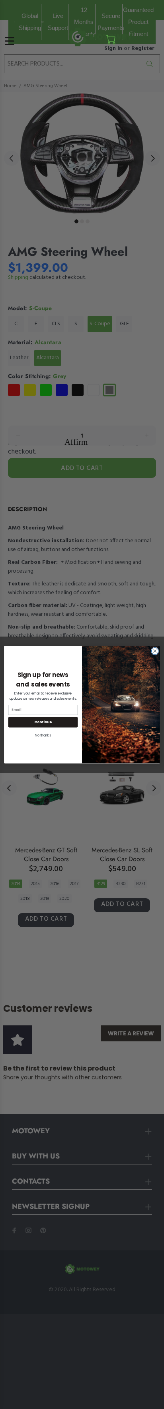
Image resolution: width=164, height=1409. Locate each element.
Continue (43, 721)
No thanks (43, 734)
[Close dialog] (154, 651)
